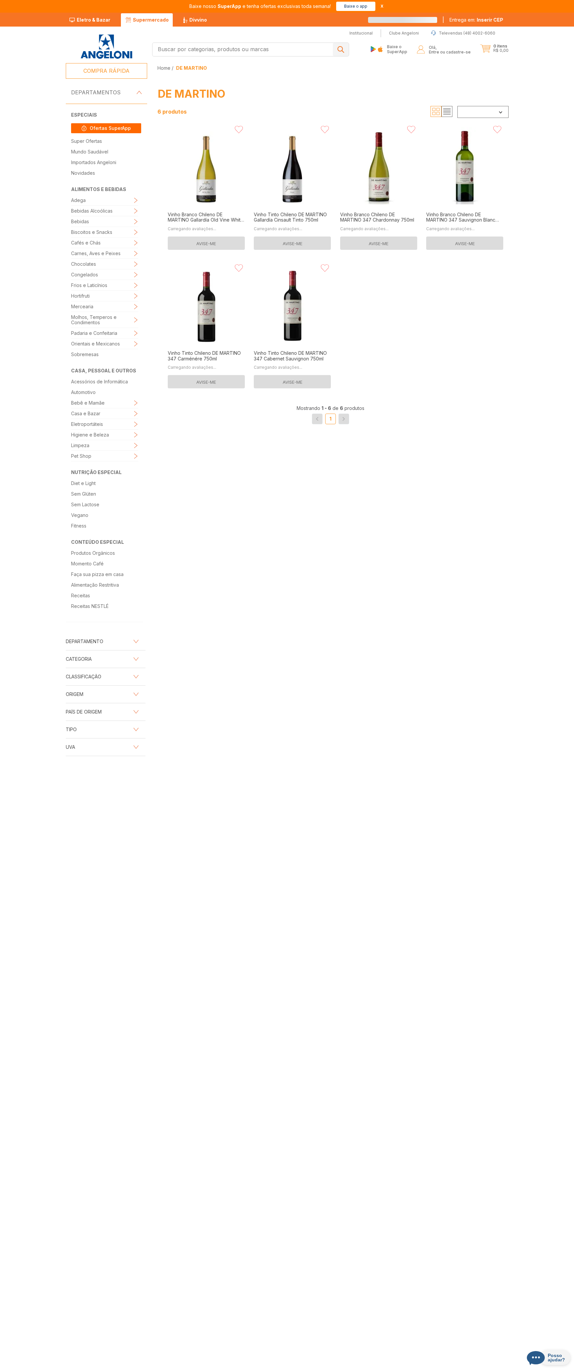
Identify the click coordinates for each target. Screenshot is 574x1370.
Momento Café (87, 563)
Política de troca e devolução (268, 1362)
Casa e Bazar (85, 413)
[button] (476, 20)
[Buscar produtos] (341, 49)
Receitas (80, 595)
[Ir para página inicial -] (106, 47)
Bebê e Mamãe (88, 403)
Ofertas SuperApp (110, 128)
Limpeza (80, 445)
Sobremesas (85, 354)
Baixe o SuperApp (397, 49)
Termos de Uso (319, 1362)
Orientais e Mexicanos (95, 343)
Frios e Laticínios (89, 285)
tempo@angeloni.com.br (391, 1350)
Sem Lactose (85, 504)
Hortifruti (80, 296)
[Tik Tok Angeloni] (485, 1318)
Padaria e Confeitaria (94, 333)
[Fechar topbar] (382, 6)
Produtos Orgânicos (93, 553)
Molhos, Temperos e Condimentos (94, 319)
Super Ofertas (86, 141)
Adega (78, 200)
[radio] (435, 111)
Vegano (79, 515)
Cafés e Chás (86, 242)
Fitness (78, 526)
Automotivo (83, 392)
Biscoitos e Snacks (91, 232)
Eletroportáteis (87, 424)
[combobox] (250, 49)
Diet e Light (83, 483)
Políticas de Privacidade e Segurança (151, 1362)
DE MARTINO (191, 68)
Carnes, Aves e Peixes (96, 253)
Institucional (277, 1240)
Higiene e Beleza (90, 435)
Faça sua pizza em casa (97, 574)
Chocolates (83, 264)
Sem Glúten (83, 494)
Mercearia (82, 306)
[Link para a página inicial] (164, 68)
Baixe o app (355, 6)
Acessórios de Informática (99, 381)
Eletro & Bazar (93, 20)
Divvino (198, 20)
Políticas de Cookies (214, 1362)
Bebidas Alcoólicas (92, 211)
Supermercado (151, 20)
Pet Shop (81, 456)
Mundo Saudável (89, 151)
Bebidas (80, 221)
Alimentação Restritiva (95, 585)
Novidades (83, 173)
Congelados (84, 274)
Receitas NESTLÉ (90, 606)
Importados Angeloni (93, 162)
